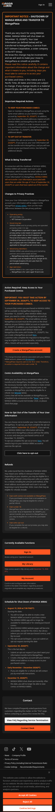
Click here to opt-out (27, 453)
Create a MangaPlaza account (27, 350)
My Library (27, 563)
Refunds (18, 393)
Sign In (42, 5)
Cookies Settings (27, 808)
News (36, 398)
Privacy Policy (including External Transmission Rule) (26, 763)
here (35, 335)
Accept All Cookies (27, 795)
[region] (27, 790)
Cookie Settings (11, 767)
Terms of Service (11, 759)
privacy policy (21, 205)
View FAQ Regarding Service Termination (27, 720)
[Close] (49, 772)
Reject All (27, 801)
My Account (30, 359)
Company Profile (19, 755)
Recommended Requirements (32, 767)
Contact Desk (27, 728)
